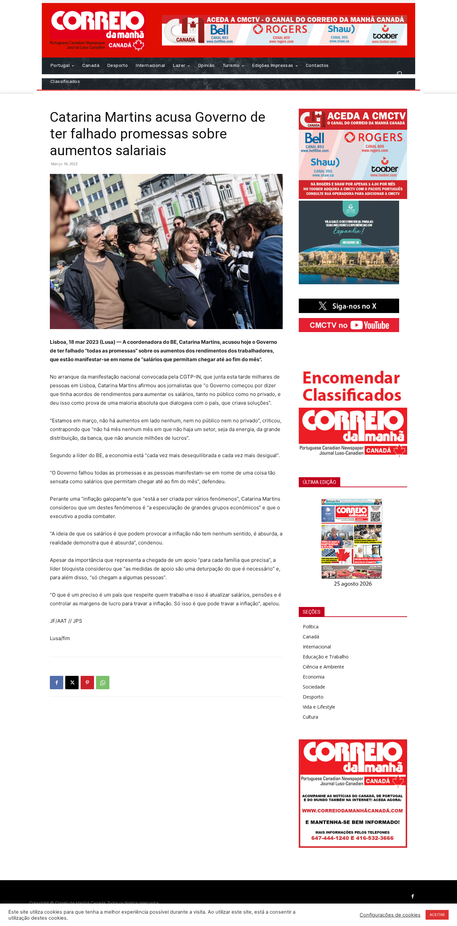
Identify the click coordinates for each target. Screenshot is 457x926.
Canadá (311, 636)
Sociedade (314, 687)
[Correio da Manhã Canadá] (98, 30)
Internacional (317, 646)
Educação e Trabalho (326, 656)
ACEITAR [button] (437, 914)
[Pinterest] (87, 682)
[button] (399, 74)
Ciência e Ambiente (323, 666)
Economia (314, 677)
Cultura (310, 717)
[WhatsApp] (102, 682)
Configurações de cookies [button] (390, 915)
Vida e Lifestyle (319, 707)
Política (310, 626)
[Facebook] (56, 682)
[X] (72, 682)
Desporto (313, 697)
